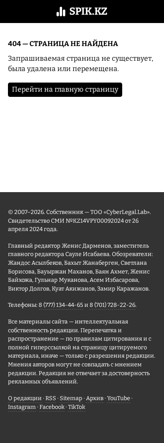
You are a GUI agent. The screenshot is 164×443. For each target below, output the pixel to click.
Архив (94, 398)
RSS (50, 398)
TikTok (76, 407)
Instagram (22, 407)
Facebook (51, 407)
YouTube (118, 398)
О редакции (25, 398)
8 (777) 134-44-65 (61, 305)
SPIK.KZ (88, 11)
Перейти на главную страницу (65, 89)
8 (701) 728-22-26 (112, 305)
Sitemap (71, 398)
